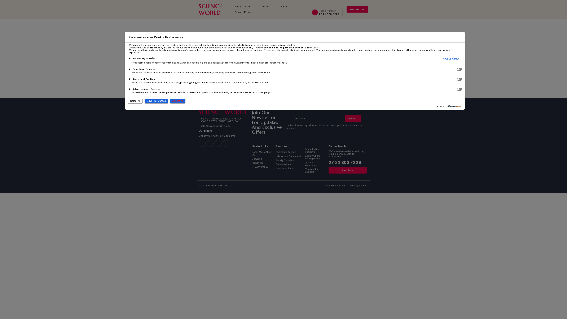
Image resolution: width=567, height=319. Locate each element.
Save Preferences (156, 101)
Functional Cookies (144, 69)
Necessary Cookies (144, 58)
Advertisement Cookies (146, 89)
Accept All (177, 101)
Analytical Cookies (144, 79)
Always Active (451, 59)
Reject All (135, 101)
